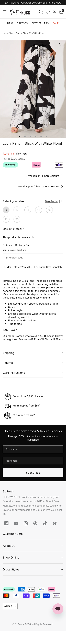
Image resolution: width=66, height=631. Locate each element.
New (10, 23)
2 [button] (25, 136)
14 (38, 210)
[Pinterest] (35, 523)
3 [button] (30, 136)
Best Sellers (40, 23)
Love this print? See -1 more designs (38, 186)
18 (6, 219)
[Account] (54, 12)
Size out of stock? (13, 229)
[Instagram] (26, 523)
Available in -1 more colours (43, 176)
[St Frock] (19, 12)
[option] (33, 89)
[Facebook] (6, 523)
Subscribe (33, 473)
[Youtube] (16, 523)
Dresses (22, 23)
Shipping (8, 353)
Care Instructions (14, 372)
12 (28, 210)
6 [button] (46, 136)
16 (49, 210)
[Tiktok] (45, 523)
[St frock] (55, 523)
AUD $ (8, 606)
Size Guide (51, 201)
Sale (56, 23)
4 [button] (35, 136)
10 (17, 210)
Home (5, 33)
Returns (8, 363)
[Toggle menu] (5, 12)
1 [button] (19, 136)
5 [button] (41, 136)
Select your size (13, 201)
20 (17, 219)
